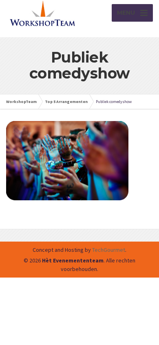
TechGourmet (108, 249)
